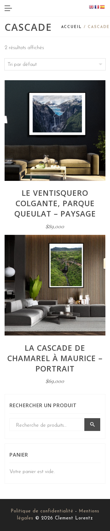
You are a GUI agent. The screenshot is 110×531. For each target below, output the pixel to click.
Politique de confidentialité (42, 511)
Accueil (71, 27)
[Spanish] (102, 7)
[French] (97, 7)
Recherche (92, 424)
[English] (91, 7)
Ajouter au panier (54, 157)
